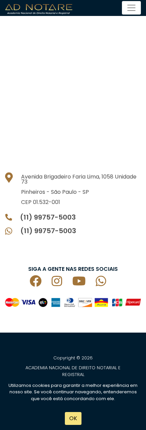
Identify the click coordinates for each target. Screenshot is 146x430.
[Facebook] (41, 283)
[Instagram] (62, 283)
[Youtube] (84, 283)
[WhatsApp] (106, 283)
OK (73, 418)
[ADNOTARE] (40, 8)
